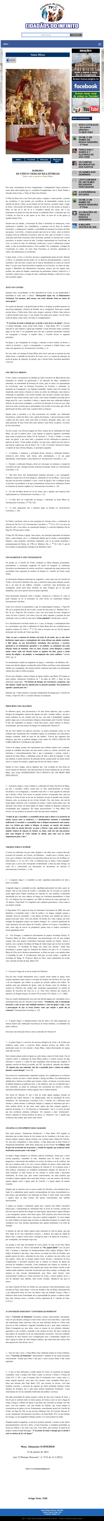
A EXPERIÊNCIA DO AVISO (87, 193)
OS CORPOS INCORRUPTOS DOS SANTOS (87, 164)
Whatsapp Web (57, 161)
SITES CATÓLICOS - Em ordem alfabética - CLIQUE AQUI (88, 128)
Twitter (18, 160)
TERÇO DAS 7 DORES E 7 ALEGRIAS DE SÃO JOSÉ (86, 153)
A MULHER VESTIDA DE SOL (88, 226)
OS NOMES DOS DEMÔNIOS (87, 173)
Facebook (31, 160)
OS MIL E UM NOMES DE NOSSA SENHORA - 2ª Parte (88, 203)
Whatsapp (44, 160)
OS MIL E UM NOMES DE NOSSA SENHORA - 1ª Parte (88, 141)
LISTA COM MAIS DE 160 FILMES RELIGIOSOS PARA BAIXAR (87, 183)
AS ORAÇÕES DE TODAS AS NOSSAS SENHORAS (88, 216)
